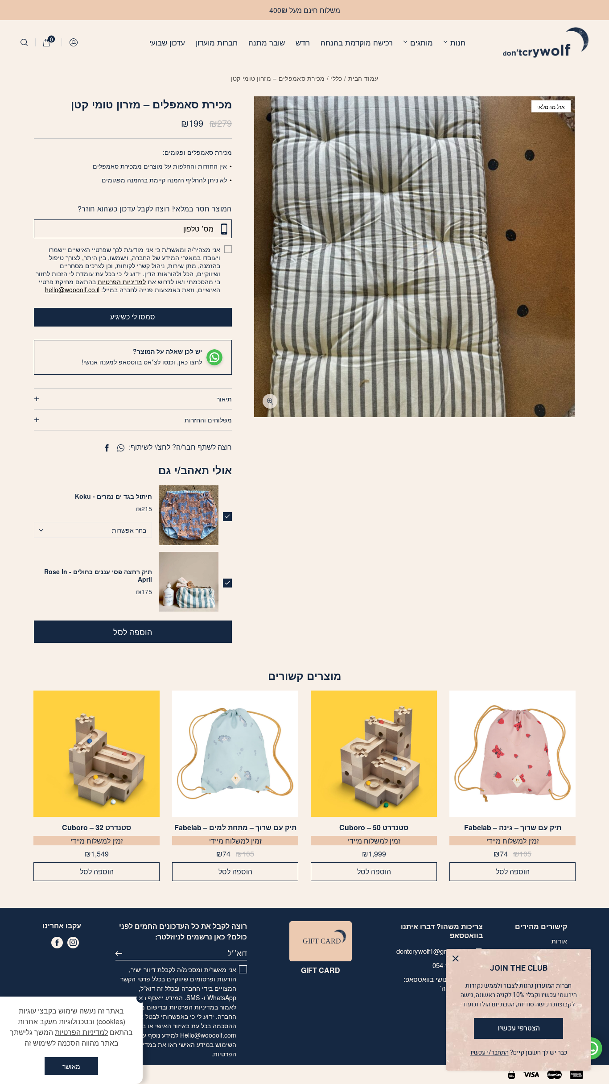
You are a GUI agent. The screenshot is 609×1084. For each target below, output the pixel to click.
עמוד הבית (363, 78)
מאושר (71, 1066)
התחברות (74, 42)
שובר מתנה (266, 42)
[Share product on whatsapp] (120, 448)
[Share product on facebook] (106, 448)
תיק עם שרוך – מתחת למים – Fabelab (235, 827)
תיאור (224, 398)
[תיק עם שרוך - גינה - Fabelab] (512, 754)
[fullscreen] (270, 401)
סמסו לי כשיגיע (132, 316)
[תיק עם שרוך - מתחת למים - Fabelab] (235, 754)
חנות (457, 42)
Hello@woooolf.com (208, 1034)
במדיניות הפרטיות (193, 1006)
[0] (46, 42)
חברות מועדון (217, 42)
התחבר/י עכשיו (489, 1052)
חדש (303, 42)
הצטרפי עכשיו (519, 1028)
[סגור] (140, 998)
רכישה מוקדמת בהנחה (357, 42)
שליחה (122, 953)
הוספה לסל (132, 631)
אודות (559, 940)
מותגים (421, 42)
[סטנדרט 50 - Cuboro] (374, 754)
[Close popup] (458, 961)
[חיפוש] (24, 42)
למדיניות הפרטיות (122, 281)
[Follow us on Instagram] (73, 942)
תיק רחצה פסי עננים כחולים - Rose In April (98, 575)
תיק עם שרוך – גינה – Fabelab (512, 827)
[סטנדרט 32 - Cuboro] (96, 754)
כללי (336, 78)
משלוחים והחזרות (208, 419)
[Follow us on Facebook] (57, 942)
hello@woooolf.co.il (72, 289)
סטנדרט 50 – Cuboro (373, 827)
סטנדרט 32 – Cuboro (96, 827)
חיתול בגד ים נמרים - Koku (113, 496)
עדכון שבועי (167, 42)
